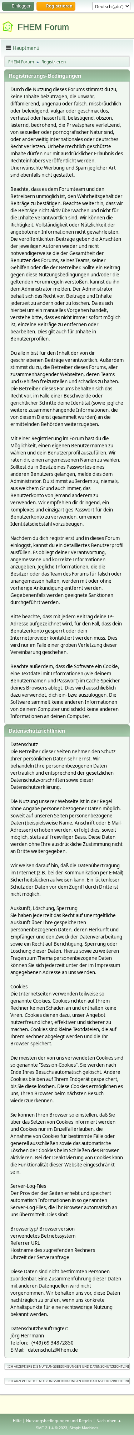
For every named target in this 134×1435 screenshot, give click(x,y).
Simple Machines (84, 1428)
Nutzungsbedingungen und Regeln (59, 1420)
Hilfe (17, 1420)
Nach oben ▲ (108, 1420)
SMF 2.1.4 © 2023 (51, 1428)
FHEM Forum (43, 27)
